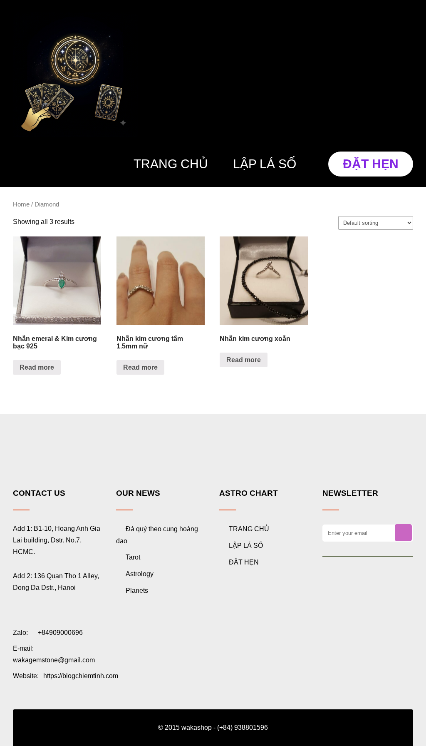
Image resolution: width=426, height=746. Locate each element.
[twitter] (348, 578)
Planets (137, 590)
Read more (37, 367)
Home (21, 204)
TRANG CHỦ (171, 164)
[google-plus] (338, 578)
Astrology (140, 573)
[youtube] (369, 578)
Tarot (133, 557)
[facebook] (327, 578)
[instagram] (359, 578)
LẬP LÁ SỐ (264, 164)
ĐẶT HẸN (371, 164)
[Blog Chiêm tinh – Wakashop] (75, 74)
